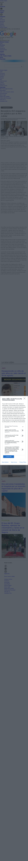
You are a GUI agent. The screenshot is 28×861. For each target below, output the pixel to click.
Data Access (14, 462)
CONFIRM (9, 456)
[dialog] (14, 430)
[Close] (24, 398)
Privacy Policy (22, 462)
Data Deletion (5, 462)
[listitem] (14, 427)
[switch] (22, 430)
